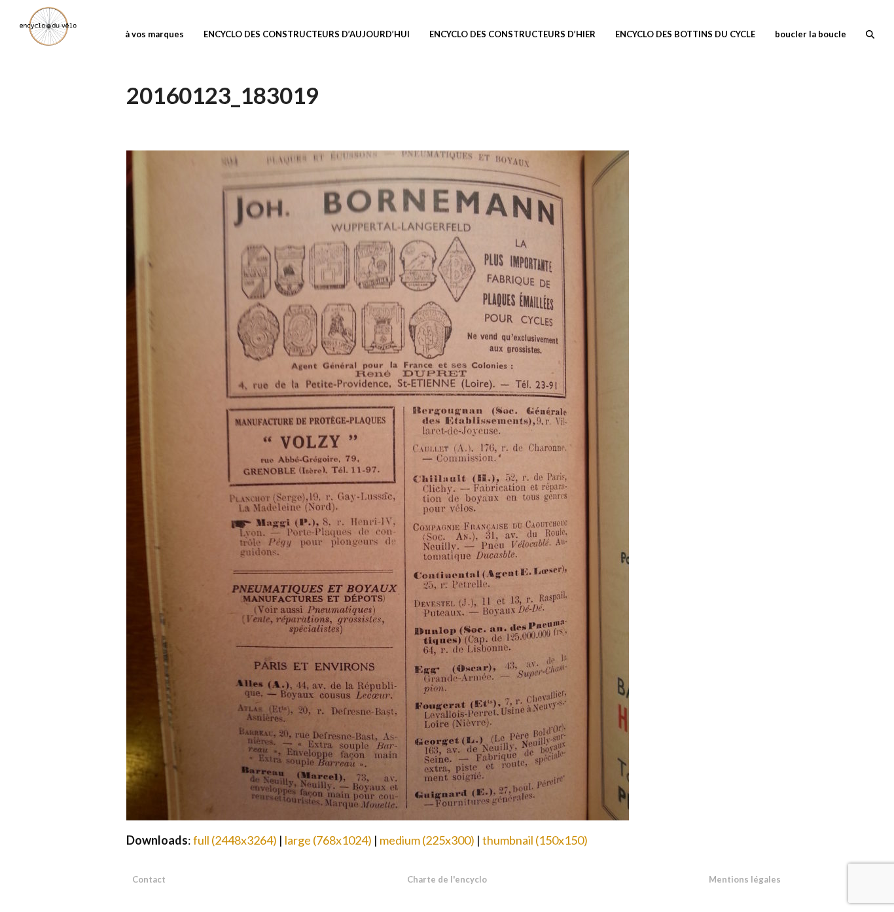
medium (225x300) (427, 840)
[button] (870, 32)
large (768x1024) (328, 840)
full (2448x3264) (235, 840)
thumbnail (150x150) (535, 840)
